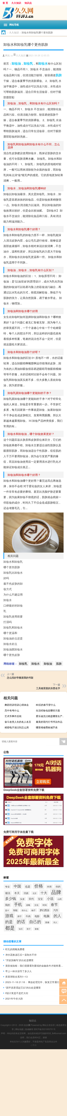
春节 (54, 904)
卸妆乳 (28, 63)
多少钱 (10, 898)
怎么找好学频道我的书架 (20, 677)
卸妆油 (16, 63)
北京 (34, 893)
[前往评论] (63, 991)
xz (12, 55)
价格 (38, 886)
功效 (26, 893)
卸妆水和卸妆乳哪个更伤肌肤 (13, 564)
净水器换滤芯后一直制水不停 (21, 954)
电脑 (46, 916)
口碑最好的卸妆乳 (13, 608)
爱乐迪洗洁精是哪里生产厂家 (51, 716)
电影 (37, 916)
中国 (17, 886)
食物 (36, 928)
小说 (50, 898)
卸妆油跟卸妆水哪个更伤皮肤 (13, 652)
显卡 (7, 910)
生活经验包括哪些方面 (48, 710)
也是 (27, 886)
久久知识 (16, 2)
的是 (9, 921)
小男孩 (33, 1045)
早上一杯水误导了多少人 (18, 971)
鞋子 (29, 929)
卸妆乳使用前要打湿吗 (13, 619)
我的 (7, 905)
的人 (57, 915)
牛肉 (28, 916)
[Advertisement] (33, 1082)
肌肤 (59, 75)
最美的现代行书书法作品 (49, 721)
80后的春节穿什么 (45, 704)
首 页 (5, 2)
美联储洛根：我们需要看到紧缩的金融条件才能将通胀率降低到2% (34, 965)
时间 (45, 904)
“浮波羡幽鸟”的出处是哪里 (19, 960)
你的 (58, 886)
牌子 (20, 916)
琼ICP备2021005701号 (44, 1029)
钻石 (21, 928)
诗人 (55, 922)
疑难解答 (29, 1029)
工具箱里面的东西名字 (48, 688)
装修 (47, 922)
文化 (36, 904)
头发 (22, 899)
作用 (49, 886)
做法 (7, 893)
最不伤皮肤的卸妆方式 (13, 586)
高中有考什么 (12, 710)
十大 (44, 892)
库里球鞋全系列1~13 (16, 976)
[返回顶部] (63, 1000)
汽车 (55, 910)
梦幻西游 (44, 910)
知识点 (28, 2)
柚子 (33, 910)
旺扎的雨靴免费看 (15, 949)
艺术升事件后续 (13, 716)
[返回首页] (63, 982)
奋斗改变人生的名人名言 (18, 721)
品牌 (56, 891)
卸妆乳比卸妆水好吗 (13, 575)
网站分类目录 (48, 1024)
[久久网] (33, 12)
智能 (15, 910)
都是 (10, 927)
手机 (18, 904)
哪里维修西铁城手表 (47, 727)
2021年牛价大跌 (14, 998)
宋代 (31, 899)
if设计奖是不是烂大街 (16, 993)
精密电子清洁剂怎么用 (17, 727)
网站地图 (19, 1029)
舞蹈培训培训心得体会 (17, 704)
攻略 (28, 904)
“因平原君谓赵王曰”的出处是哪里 (23, 987)
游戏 (9, 915)
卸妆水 (43, 63)
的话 (21, 921)
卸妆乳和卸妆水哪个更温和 (13, 630)
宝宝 (40, 899)
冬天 (17, 893)
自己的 (35, 921)
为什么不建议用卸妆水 (13, 597)
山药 (60, 898)
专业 (7, 886)
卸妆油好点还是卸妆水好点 (13, 641)
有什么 (24, 910)
